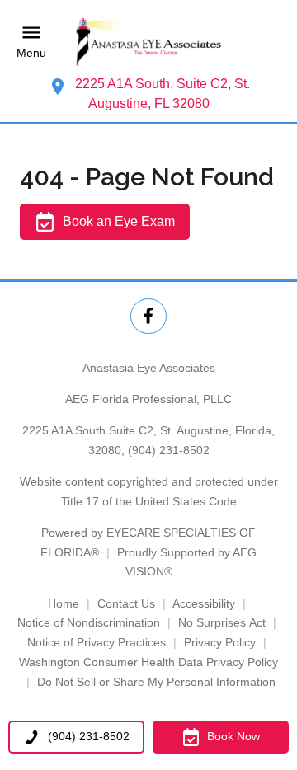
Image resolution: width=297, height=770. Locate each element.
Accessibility (203, 603)
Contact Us (126, 603)
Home (63, 603)
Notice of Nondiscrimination (88, 622)
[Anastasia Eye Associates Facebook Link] (148, 316)
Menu (31, 52)
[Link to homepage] (148, 41)
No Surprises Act (222, 622)
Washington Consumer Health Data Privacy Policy (148, 662)
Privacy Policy (220, 642)
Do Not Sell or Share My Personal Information (156, 681)
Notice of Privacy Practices (96, 642)
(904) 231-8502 (169, 450)
